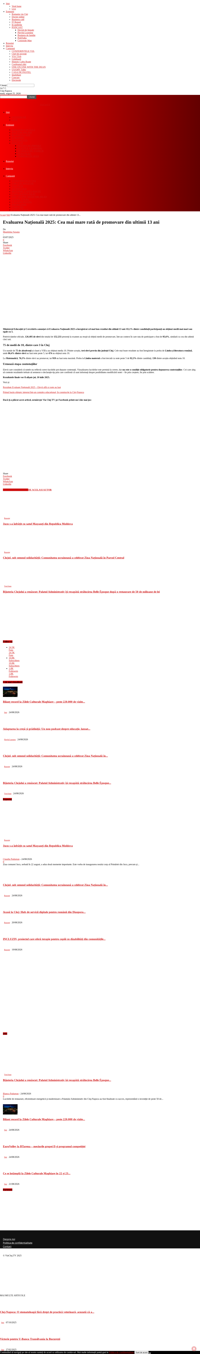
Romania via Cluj (20, 14)
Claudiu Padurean (11, 859)
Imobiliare (16, 75)
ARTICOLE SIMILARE (15, 490)
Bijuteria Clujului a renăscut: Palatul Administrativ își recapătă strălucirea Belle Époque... (57, 783)
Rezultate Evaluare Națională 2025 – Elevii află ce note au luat (32, 387)
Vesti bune (16, 6)
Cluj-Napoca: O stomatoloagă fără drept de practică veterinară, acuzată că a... (47, 1312)
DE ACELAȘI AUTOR (40, 490)
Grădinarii (16, 59)
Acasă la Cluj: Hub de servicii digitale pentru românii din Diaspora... (44, 912)
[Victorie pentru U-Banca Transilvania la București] (7, 1333)
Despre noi (9, 1239)
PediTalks (22, 38)
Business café (18, 19)
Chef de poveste (19, 54)
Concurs (15, 77)
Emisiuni (10, 11)
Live (14, 9)
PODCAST (17, 27)
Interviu (9, 46)
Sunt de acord (141, 1352)
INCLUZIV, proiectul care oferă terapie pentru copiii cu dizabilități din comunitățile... (54, 939)
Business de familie (26, 35)
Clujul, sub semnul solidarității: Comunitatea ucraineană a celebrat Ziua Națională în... (55, 755)
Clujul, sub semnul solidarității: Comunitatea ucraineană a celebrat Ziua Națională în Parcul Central (63, 557)
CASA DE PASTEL (21, 72)
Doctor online (18, 17)
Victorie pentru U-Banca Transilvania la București (30, 1339)
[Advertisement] (37, 422)
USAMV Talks (19, 69)
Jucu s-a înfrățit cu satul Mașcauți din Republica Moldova (38, 523)
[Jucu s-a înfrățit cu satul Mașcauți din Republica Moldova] (22, 515)
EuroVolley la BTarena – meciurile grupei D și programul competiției (44, 1146)
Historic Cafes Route (21, 61)
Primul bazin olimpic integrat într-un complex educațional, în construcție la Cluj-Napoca (43, 392)
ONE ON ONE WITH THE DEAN (29, 67)
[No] (150, 1353)
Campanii (10, 48)
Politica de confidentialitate (17, 1242)
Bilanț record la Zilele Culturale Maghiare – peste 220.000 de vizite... (44, 701)
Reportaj (10, 43)
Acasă (3, 215)
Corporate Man (25, 40)
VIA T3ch (16, 56)
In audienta (17, 24)
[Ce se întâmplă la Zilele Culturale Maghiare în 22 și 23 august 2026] (10, 1168)
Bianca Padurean (11, 1093)
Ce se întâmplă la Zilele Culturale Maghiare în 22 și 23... (36, 1173)
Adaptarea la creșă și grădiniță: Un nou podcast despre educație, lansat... (46, 728)
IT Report (16, 22)
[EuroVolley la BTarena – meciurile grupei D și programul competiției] (10, 1140)
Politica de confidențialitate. (121, 1352)
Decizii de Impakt (26, 30)
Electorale (16, 80)
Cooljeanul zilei (19, 64)
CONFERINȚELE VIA (23, 51)
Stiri (8, 3)
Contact (7, 1246)
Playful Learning (25, 32)
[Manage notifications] (194, 1348)
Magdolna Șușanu (11, 232)
